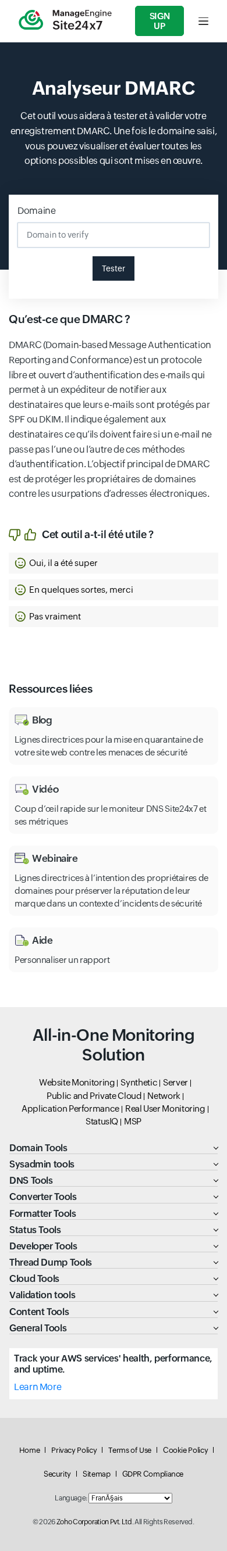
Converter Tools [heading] (43, 1196)
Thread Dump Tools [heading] (50, 1262)
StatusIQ (102, 1121)
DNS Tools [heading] (31, 1180)
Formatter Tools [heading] (42, 1213)
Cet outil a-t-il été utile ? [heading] (98, 534)
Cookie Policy (185, 1450)
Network (163, 1096)
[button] (113, 563)
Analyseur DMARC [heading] (114, 88)
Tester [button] (113, 268)
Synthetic (138, 1082)
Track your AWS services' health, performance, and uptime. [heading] (113, 1364)
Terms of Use (129, 1450)
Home (29, 1450)
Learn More (37, 1386)
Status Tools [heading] (35, 1229)
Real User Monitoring (165, 1108)
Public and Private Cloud (94, 1096)
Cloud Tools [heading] (34, 1278)
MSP (132, 1121)
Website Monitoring (77, 1082)
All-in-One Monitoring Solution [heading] (113, 1045)
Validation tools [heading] (42, 1295)
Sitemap (96, 1474)
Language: (71, 1498)
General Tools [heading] (37, 1328)
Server (175, 1082)
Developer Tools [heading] (43, 1246)
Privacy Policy (74, 1450)
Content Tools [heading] (39, 1311)
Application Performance (70, 1108)
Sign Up (160, 21)
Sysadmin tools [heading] (42, 1164)
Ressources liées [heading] (50, 688)
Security (57, 1474)
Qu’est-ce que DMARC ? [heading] (69, 319)
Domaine (36, 210)
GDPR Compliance (153, 1474)
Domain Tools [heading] (38, 1148)
